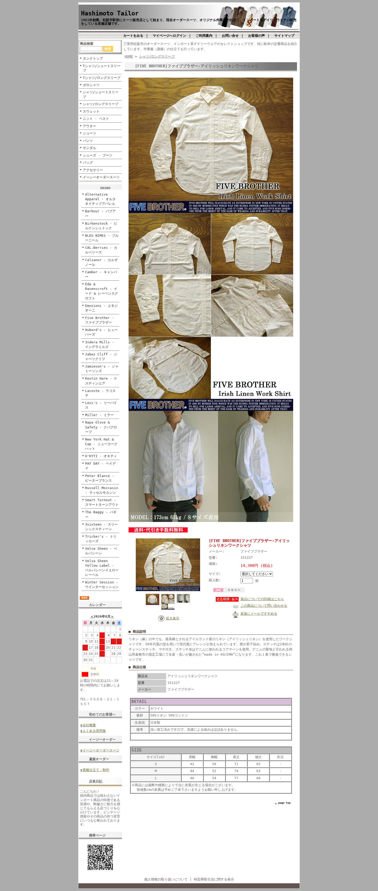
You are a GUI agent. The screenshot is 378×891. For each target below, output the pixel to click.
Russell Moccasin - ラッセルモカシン (101, 490)
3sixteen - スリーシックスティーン (101, 526)
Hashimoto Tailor (110, 13)
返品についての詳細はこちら (262, 599)
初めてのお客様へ (102, 714)
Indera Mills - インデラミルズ (99, 344)
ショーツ (89, 133)
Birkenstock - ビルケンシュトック (101, 226)
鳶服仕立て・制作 (96, 770)
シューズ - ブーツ (97, 155)
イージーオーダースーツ (101, 750)
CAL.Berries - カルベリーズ (101, 250)
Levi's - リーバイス (101, 405)
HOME (129, 56)
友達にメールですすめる (258, 614)
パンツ (88, 141)
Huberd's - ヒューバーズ (101, 332)
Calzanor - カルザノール (101, 262)
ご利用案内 (204, 36)
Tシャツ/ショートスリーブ (101, 68)
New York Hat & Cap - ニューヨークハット (101, 444)
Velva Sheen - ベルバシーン (101, 551)
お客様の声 (256, 36)
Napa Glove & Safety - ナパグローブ (101, 427)
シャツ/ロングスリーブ (100, 104)
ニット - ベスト (96, 119)
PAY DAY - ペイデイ (100, 466)
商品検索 (86, 43)
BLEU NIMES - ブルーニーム (102, 238)
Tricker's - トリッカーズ (100, 539)
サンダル (89, 148)
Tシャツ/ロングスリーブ (101, 78)
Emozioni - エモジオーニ (101, 308)
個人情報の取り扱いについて (166, 879)
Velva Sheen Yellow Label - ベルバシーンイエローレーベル (102, 568)
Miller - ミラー (99, 415)
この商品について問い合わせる (263, 606)
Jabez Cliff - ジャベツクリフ (101, 356)
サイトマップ (284, 36)
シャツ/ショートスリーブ (100, 94)
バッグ (88, 162)
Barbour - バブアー (100, 213)
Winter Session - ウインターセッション (102, 584)
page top (284, 802)
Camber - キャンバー (101, 274)
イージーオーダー (102, 739)
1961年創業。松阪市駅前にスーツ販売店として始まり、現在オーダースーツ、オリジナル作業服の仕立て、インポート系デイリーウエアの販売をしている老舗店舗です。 (188, 21)
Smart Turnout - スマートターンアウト (102, 502)
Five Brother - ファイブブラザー (99, 320)
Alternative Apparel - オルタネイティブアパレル (100, 199)
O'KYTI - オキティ (101, 456)
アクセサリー (93, 170)
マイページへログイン (169, 36)
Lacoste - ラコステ (100, 393)
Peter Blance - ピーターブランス (99, 478)
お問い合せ (230, 36)
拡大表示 (172, 618)
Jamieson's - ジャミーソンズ (102, 368)
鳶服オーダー (99, 759)
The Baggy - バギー (100, 514)
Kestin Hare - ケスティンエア (101, 380)
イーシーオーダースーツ (101, 177)
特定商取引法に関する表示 (214, 879)
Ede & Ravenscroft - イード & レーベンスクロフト (101, 291)
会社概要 (89, 725)
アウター (89, 126)
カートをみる (133, 36)
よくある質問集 (94, 731)
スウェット (91, 111)
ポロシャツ (91, 85)
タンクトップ (93, 58)
